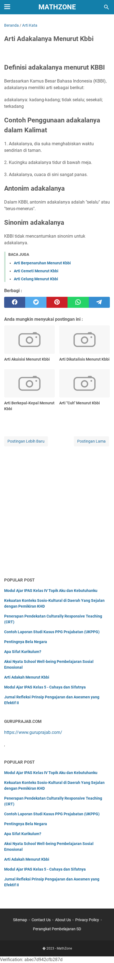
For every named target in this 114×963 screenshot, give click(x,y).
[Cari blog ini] (106, 7)
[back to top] (102, 950)
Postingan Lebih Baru (26, 441)
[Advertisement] (57, 512)
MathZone (57, 7)
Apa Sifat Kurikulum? (22, 651)
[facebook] (14, 302)
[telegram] (99, 302)
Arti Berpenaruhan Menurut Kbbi (42, 263)
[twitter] (35, 302)
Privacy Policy (87, 920)
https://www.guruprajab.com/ (33, 732)
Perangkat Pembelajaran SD (57, 929)
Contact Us (41, 920)
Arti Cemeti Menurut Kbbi (36, 271)
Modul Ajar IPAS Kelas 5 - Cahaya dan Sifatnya (45, 687)
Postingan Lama (91, 441)
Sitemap (20, 920)
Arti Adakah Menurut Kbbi (26, 677)
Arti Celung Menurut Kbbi (36, 279)
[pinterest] (57, 302)
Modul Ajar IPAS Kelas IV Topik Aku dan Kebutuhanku (50, 590)
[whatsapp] (78, 302)
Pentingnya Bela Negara (25, 642)
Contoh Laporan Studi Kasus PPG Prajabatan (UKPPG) (52, 632)
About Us (63, 920)
